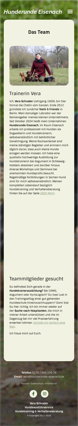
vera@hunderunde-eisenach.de (43, 376)
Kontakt (25, 383)
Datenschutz (37, 383)
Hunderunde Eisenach (33, 11)
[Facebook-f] (33, 394)
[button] (70, 11)
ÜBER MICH (47, 193)
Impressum (51, 383)
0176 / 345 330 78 (44, 372)
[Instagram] (44, 394)
